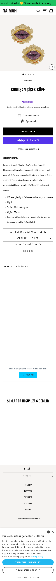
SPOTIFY (28, 509)
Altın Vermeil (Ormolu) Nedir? (28, 231)
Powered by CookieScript (28, 577)
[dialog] (28, 554)
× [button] (52, 532)
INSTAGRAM (28, 485)
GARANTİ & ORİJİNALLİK (28, 244)
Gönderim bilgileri (28, 238)
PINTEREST (28, 497)
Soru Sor (28, 251)
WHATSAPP (28, 503)
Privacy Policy (37, 556)
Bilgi (27, 468)
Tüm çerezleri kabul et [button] (28, 562)
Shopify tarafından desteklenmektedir (28, 518)
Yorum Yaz (31, 375)
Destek (27, 476)
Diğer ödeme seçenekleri (28, 148)
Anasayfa (27, 80)
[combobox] (48, 532)
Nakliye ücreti (22, 107)
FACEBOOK (28, 491)
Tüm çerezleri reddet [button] (28, 570)
